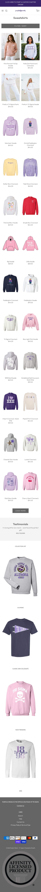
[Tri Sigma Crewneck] (10, 322)
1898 (20, 791)
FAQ (20, 819)
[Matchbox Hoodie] (10, 481)
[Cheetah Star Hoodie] (10, 442)
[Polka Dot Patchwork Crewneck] (30, 46)
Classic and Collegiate (20, 669)
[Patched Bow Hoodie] (10, 205)
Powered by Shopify (30, 848)
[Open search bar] (7, 10)
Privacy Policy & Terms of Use (20, 825)
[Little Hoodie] (30, 244)
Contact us (20, 806)
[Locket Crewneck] (30, 442)
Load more (20, 511)
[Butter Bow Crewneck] (10, 167)
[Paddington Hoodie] (30, 283)
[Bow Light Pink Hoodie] (30, 322)
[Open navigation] (2, 10)
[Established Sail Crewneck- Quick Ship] (30, 361)
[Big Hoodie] (10, 244)
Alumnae (20, 607)
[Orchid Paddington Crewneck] (30, 126)
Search (20, 816)
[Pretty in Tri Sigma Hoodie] (30, 87)
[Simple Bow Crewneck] (30, 205)
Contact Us (20, 822)
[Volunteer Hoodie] (10, 126)
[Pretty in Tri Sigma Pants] (10, 87)
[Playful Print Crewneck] (30, 401)
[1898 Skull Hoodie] (10, 361)
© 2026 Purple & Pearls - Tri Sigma (15, 848)
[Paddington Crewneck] (10, 283)
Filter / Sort (20, 26)
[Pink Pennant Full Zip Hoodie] (10, 46)
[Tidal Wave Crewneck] (30, 167)
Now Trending (21, 730)
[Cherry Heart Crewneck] (30, 481)
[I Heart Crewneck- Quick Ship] (10, 401)
